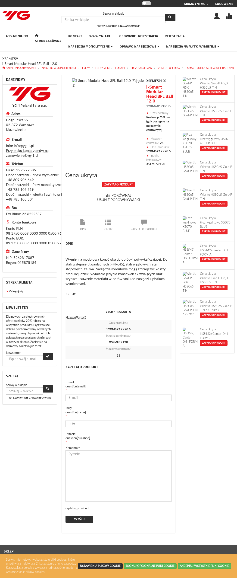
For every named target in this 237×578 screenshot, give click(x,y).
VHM (161, 68)
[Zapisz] (48, 356)
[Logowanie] (217, 15)
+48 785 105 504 (20, 199)
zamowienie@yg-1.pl (22, 155)
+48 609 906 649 (20, 180)
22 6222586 (26, 170)
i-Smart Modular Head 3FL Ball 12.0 (210, 68)
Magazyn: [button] (194, 3)
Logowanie (224, 3)
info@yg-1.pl (24, 146)
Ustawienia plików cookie (100, 566)
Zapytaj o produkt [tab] (144, 229)
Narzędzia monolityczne (59, 68)
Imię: (75, 410)
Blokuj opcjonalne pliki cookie (150, 566)
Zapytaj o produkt (118, 184)
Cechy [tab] (108, 229)
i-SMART (120, 68)
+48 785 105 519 (20, 190)
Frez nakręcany (141, 68)
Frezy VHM (102, 68)
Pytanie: (77, 436)
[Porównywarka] (229, 15)
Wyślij (79, 519)
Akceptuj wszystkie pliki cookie (204, 566)
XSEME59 (174, 68)
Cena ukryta (81, 175)
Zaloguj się (16, 291)
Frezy (86, 68)
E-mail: (75, 384)
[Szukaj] (170, 17)
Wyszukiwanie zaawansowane (118, 26)
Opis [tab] (83, 229)
